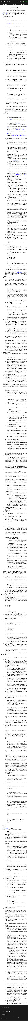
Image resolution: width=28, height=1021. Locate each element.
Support (23, 4)
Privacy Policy (3, 1015)
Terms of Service (3, 1014)
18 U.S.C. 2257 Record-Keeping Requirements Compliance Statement (13, 1017)
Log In (20, 1)
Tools (14, 4)
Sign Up (25, 1)
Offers (5, 4)
